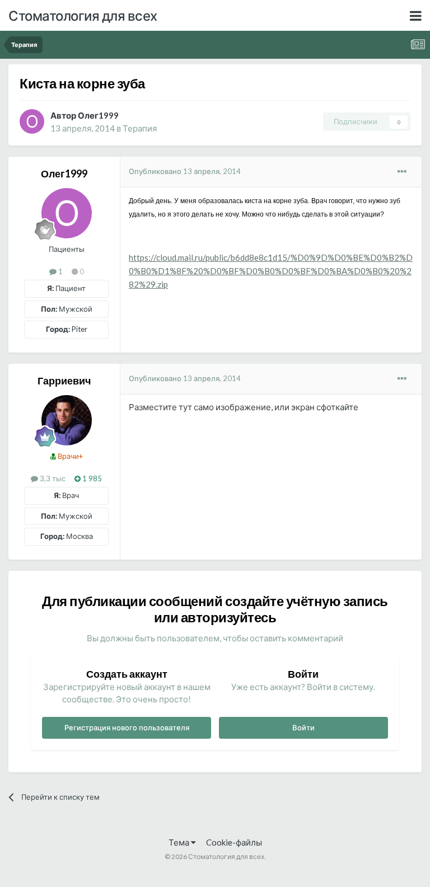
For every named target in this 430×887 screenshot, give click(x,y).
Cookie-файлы (234, 842)
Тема (180, 842)
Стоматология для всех (82, 15)
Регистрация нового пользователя (126, 727)
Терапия (140, 128)
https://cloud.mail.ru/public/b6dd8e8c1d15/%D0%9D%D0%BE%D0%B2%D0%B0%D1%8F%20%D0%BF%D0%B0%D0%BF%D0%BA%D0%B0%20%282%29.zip (271, 270)
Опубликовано (185, 171)
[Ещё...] (402, 172)
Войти (303, 727)
